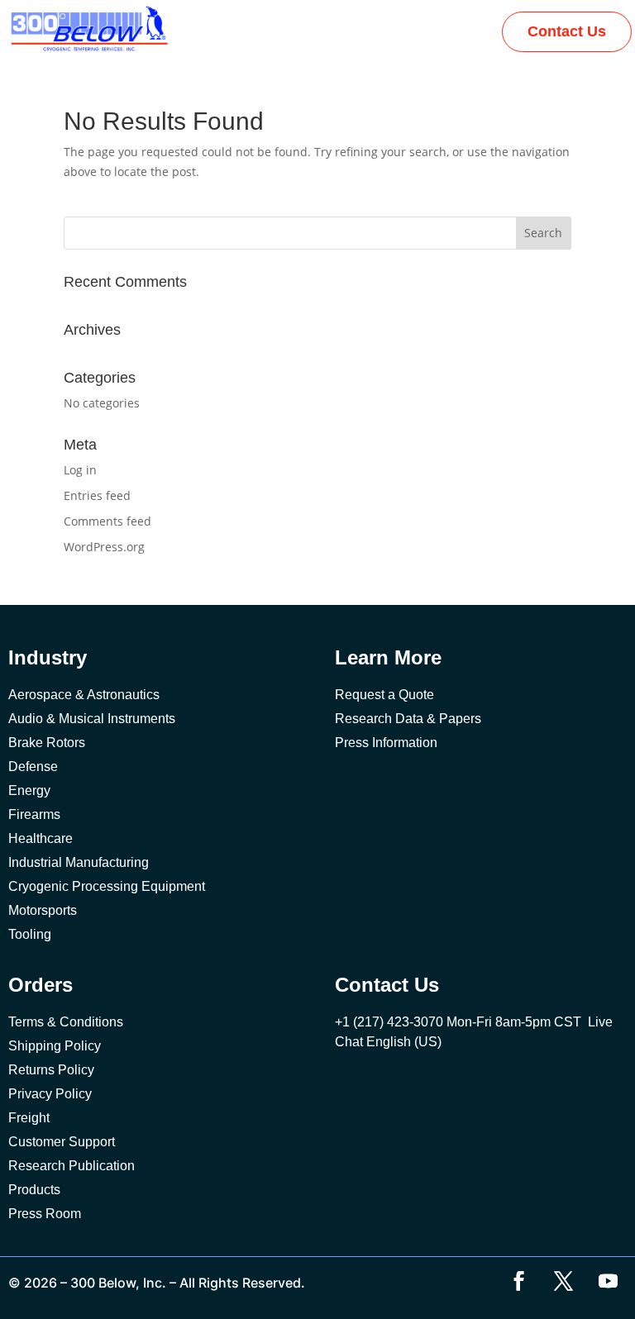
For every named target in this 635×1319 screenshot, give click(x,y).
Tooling (29, 934)
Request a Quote (384, 695)
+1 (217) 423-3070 (389, 1022)
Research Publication (71, 1166)
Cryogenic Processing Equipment (106, 886)
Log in (80, 470)
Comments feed (107, 521)
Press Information (386, 743)
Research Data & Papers (408, 719)
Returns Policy (51, 1070)
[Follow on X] (563, 1281)
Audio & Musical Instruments (91, 719)
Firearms (34, 814)
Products (34, 1190)
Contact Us (567, 31)
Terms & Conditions (65, 1022)
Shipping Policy (54, 1046)
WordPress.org (104, 547)
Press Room (44, 1214)
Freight (29, 1118)
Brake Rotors (46, 743)
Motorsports (42, 910)
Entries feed (97, 495)
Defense (33, 766)
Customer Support (61, 1142)
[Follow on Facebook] (518, 1281)
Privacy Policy (50, 1094)
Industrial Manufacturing (78, 862)
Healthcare (40, 838)
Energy (29, 790)
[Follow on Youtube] (608, 1281)
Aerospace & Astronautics (84, 695)
